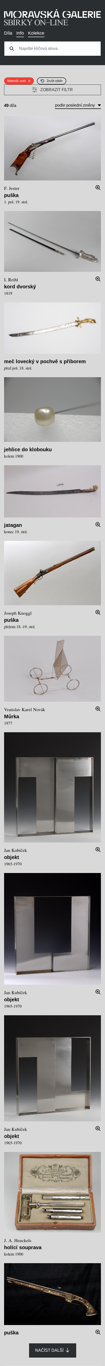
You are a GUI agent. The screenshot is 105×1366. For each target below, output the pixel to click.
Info (20, 33)
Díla (8, 33)
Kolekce (36, 33)
